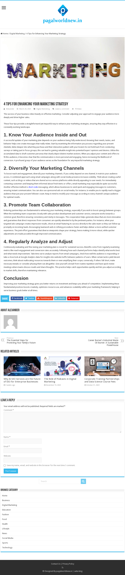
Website (7, 456)
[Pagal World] (62, 14)
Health (5, 524)
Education (6, 510)
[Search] (83, 481)
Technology (7, 547)
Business (6, 500)
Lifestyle (5, 529)
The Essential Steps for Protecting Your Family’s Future (21, 340)
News (4, 533)
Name (7, 437)
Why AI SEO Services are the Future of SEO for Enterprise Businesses (22, 380)
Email (7, 446)
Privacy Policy (68, 564)
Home (5, 33)
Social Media (7, 538)
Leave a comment (62, 109)
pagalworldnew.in (64, 571)
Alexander (10, 109)
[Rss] (62, 567)
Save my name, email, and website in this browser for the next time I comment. (41, 465)
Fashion (5, 514)
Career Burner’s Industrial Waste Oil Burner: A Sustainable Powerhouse (103, 341)
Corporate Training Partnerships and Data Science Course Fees (101, 380)
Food (4, 519)
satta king (78, 571)
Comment (9, 410)
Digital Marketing (17, 33)
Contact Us (56, 564)
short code (33, 187)
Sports (5, 543)
